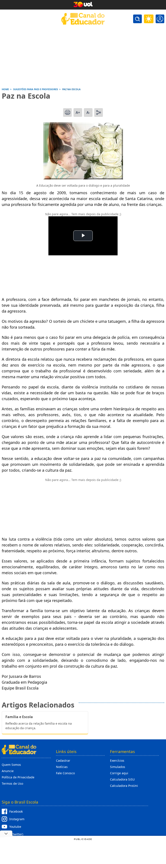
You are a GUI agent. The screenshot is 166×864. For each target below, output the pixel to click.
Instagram (16, 819)
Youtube (15, 827)
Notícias (62, 767)
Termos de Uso (12, 783)
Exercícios (117, 760)
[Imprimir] (67, 112)
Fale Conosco (65, 773)
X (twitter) (16, 834)
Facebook (16, 811)
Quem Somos (11, 765)
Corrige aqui (119, 773)
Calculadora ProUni (124, 786)
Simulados (117, 767)
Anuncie (8, 771)
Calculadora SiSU (122, 779)
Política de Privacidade (18, 777)
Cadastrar (63, 760)
